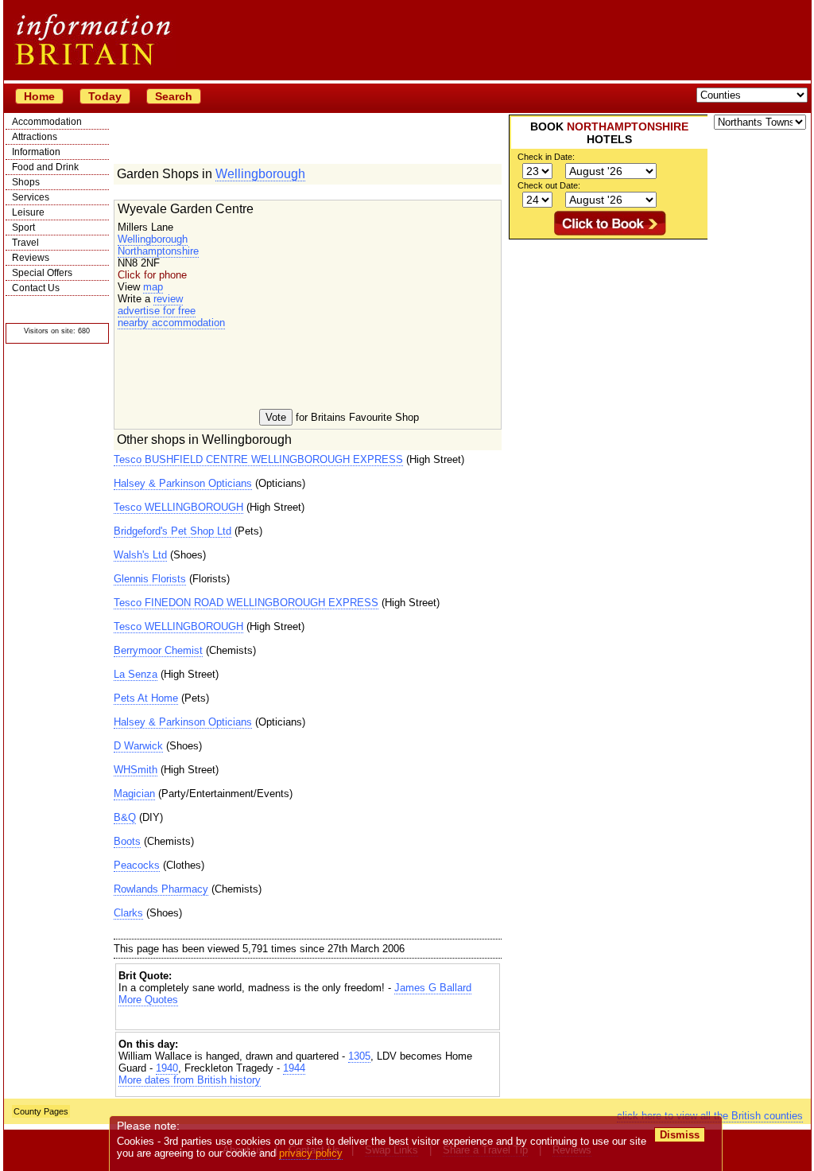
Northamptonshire (158, 251)
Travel (25, 242)
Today (105, 96)
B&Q (125, 817)
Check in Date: (546, 156)
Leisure (28, 212)
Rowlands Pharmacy (161, 889)
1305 (359, 1056)
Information (36, 152)
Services (30, 197)
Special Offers (42, 272)
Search (173, 96)
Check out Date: (548, 185)
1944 (294, 1068)
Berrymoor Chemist (158, 650)
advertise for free (157, 311)
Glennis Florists (150, 579)
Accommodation (47, 121)
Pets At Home (146, 698)
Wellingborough (260, 174)
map (153, 287)
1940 (167, 1068)
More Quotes (148, 1000)
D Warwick (138, 746)
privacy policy (311, 1153)
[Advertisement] (308, 1019)
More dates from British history (189, 1080)
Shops (26, 182)
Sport (23, 227)
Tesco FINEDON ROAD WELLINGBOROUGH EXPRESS (246, 603)
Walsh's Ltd (140, 555)
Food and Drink (45, 167)
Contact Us (36, 288)
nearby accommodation (171, 323)
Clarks (128, 913)
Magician (134, 793)
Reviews (30, 257)
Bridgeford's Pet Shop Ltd (172, 531)
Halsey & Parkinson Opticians (183, 483)
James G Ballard (432, 988)
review (168, 299)
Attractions (34, 136)
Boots (127, 841)
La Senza (135, 674)
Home (39, 96)
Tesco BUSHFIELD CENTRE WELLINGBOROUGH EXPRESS (258, 459)
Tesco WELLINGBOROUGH (178, 507)
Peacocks (137, 865)
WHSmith (135, 770)
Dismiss (680, 1135)
